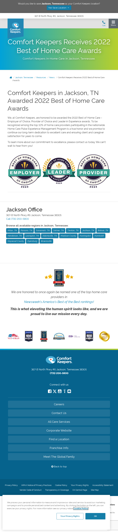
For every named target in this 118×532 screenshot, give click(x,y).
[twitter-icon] (55, 391)
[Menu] (113, 24)
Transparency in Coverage (57, 490)
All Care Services (59, 421)
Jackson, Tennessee (24, 77)
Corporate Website (59, 430)
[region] (56, 512)
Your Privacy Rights (80, 485)
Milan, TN (12, 230)
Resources (41, 77)
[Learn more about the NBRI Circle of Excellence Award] (104, 341)
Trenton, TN (73, 230)
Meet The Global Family (59, 456)
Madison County (68, 236)
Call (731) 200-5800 (17, 218)
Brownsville (46, 241)
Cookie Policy (61, 485)
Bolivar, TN (103, 230)
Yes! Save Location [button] (57, 8)
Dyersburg (32, 241)
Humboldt (99, 236)
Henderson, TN (15, 236)
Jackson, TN (88, 230)
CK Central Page (80, 490)
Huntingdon (85, 236)
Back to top (60, 466)
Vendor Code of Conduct (30, 490)
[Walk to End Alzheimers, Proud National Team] (74, 337)
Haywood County (16, 241)
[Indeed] (64, 391)
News (52, 77)
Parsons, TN (26, 230)
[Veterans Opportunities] (14, 339)
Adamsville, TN (50, 236)
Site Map (95, 490)
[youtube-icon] (59, 391)
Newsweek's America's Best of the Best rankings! (59, 302)
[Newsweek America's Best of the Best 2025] (44, 341)
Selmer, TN (58, 230)
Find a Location (59, 439)
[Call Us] (104, 24)
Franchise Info (59, 448)
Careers (59, 404)
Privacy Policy (11, 485)
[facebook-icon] (49, 391)
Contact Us (59, 413)
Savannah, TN (43, 230)
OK (95, 516)
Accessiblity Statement (102, 485)
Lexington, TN (32, 236)
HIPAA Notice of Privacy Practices (36, 485)
